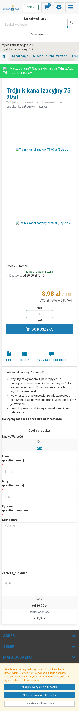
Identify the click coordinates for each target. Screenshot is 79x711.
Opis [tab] (9, 360)
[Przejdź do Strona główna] (3, 56)
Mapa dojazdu (17, 657)
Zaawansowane (39, 34)
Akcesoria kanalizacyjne (50, 56)
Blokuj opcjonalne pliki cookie (40, 695)
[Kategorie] (70, 7)
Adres (9, 636)
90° (39, 448)
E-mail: (13, 458)
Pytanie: (15, 508)
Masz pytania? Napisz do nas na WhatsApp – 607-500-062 (41, 71)
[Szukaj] (72, 22)
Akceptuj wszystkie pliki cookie (39, 687)
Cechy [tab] (24, 360)
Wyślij (8, 583)
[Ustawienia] (59, 7)
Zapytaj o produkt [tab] (52, 360)
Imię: (13, 483)
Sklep (9, 646)
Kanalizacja (20, 56)
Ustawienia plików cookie (39, 703)
